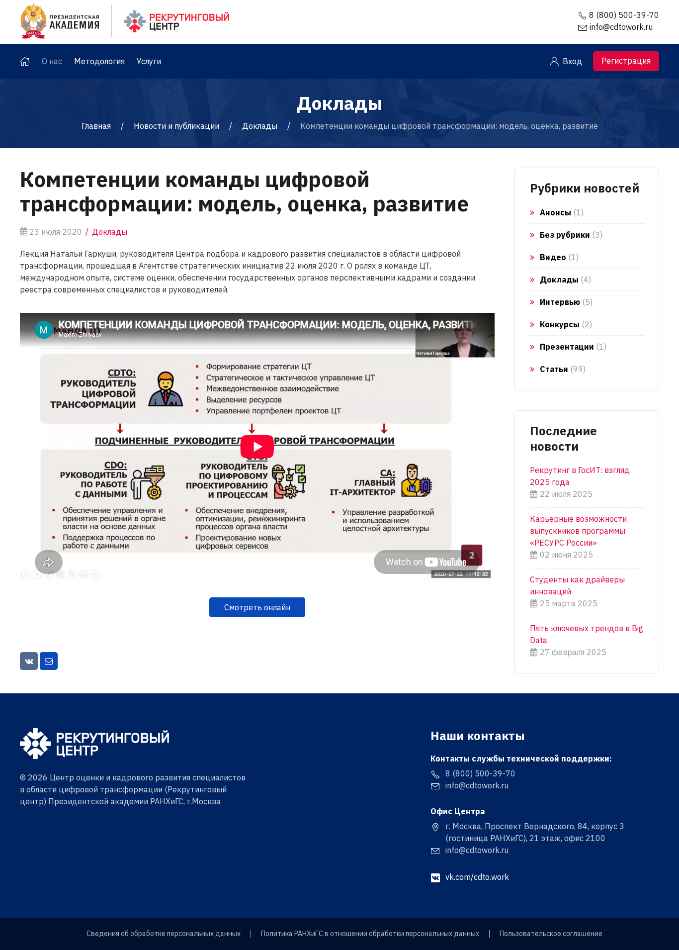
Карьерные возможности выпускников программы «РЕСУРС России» (578, 531)
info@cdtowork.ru (621, 27)
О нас (52, 61)
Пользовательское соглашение (551, 934)
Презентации (567, 347)
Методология (99, 61)
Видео (553, 257)
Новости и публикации (176, 126)
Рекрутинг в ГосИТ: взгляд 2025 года (580, 476)
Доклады (259, 126)
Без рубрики (565, 235)
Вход (572, 61)
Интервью (560, 302)
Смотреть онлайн (257, 607)
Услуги (149, 61)
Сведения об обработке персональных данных (163, 934)
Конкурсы (560, 324)
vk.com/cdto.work (477, 877)
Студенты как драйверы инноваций (577, 585)
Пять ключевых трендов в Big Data (586, 634)
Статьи (554, 369)
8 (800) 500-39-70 (624, 15)
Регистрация (626, 61)
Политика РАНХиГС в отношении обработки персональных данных (370, 934)
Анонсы (555, 212)
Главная (96, 126)
